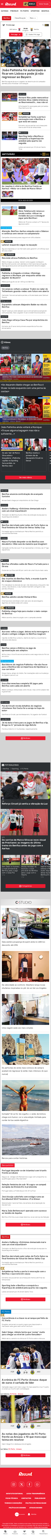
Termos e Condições (13, 1503)
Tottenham (5, 285)
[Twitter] (21, 1484)
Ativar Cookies (35, 1508)
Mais (32, 18)
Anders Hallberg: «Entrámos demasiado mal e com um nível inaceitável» (24, 509)
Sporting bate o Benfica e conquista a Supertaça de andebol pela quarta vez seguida (31, 139)
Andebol (24, 133)
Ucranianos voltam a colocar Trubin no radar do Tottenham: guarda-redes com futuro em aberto (25, 290)
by (41, 154)
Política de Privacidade (36, 1503)
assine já (32, 4)
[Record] (25, 1475)
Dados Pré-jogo (34, 34)
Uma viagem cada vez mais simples (17, 1028)
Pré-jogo (14, 34)
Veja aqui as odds (25, 200)
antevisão (8, 154)
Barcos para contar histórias (14, 1158)
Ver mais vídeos (25, 477)
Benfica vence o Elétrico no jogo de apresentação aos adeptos (19, 649)
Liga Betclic (5, 719)
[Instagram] (13, 1484)
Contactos (26, 1498)
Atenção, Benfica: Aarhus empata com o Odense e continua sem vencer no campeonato (25, 232)
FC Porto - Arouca (16, 1394)
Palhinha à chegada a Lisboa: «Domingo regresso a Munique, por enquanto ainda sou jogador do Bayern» (23, 275)
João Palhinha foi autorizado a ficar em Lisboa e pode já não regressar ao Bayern (24, 73)
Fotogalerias (12, 765)
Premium (14, 11)
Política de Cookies (17, 1508)
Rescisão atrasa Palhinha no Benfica (19, 258)
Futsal (5, 522)
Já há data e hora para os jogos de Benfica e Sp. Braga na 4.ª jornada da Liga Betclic (25, 724)
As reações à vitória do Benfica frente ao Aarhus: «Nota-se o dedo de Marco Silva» (22, 187)
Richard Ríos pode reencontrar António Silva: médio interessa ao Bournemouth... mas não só (34, 99)
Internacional (6, 228)
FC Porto (24, 11)
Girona (5, 561)
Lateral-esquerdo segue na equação (19, 245)
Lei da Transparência (35, 1493)
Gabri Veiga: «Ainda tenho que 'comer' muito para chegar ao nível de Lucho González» (23, 1333)
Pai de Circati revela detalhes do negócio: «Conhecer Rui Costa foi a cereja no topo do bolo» (23, 708)
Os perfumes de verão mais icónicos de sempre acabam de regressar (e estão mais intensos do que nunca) (25, 1071)
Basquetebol (7, 1165)
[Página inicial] (10, 4)
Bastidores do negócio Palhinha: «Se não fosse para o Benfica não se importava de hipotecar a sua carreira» (25, 666)
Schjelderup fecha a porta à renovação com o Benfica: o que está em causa (32, 119)
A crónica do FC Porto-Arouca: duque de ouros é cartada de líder (24, 1381)
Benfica (45, 11)
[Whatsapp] (37, 1484)
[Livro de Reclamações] (20, 1514)
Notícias (26, 738)
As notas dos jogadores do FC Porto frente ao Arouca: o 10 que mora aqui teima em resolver (24, 1436)
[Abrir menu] (2, 4)
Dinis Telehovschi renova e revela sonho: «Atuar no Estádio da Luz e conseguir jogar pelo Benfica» (32, 214)
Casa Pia (4, 317)
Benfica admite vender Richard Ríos (19, 597)
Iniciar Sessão (44, 4)
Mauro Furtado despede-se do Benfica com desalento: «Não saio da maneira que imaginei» (24, 543)
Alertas (33, 1514)
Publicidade (40, 1498)
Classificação (20, 18)
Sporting (35, 11)
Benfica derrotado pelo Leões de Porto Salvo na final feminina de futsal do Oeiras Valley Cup (25, 526)
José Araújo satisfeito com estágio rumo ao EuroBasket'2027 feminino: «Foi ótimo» (23, 1198)
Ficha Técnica (12, 1498)
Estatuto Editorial (14, 1493)
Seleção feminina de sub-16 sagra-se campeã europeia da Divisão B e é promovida (24, 1185)
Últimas (4, 11)
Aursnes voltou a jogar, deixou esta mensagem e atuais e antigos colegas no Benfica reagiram (25, 632)
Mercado (22, 94)
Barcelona (7, 301)
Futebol (12, 65)
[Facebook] (29, 1484)
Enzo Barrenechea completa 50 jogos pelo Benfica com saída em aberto (22, 684)
